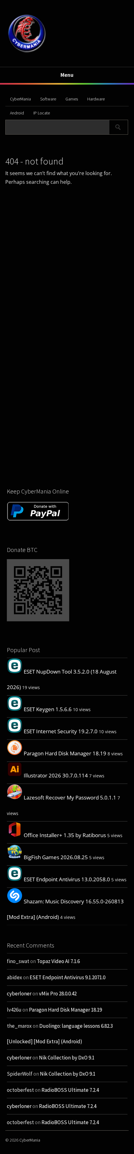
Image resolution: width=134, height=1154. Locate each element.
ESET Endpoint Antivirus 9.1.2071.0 (67, 977)
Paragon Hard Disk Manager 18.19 (65, 753)
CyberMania (20, 99)
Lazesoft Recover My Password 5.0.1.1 (70, 797)
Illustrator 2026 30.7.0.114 (56, 775)
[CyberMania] (27, 52)
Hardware (96, 99)
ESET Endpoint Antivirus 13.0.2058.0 (67, 879)
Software (48, 99)
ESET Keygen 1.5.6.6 (48, 709)
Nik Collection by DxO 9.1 (66, 1057)
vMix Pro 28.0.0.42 (58, 993)
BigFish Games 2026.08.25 (56, 857)
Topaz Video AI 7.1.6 (58, 961)
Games (71, 99)
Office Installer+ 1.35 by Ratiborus (65, 835)
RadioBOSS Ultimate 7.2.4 (70, 1090)
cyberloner (19, 993)
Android (17, 113)
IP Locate (41, 113)
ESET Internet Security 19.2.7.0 (61, 731)
